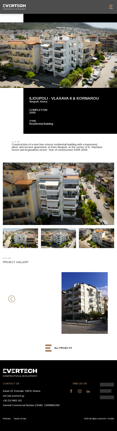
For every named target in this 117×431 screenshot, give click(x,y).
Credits (111, 418)
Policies (7, 418)
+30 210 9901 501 (12, 400)
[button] (12, 299)
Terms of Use (19, 418)
